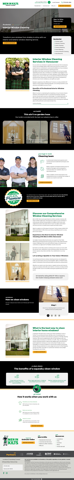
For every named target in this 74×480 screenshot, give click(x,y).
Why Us (41, 445)
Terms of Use (14, 461)
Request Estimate (64, 5)
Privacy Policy (6, 461)
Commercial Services (45, 441)
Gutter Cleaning (59, 45)
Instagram (7, 473)
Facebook (4, 473)
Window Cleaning (59, 43)
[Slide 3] (59, 315)
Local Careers (56, 2)
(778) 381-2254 (67, 2)
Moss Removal (59, 53)
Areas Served (61, 446)
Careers (59, 442)
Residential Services (45, 440)
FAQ (58, 440)
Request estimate (37, 425)
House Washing (59, 49)
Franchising (12, 459)
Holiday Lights (59, 41)
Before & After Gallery (45, 443)
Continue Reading (37, 103)
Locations (60, 439)
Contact (18, 459)
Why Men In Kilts (33, 200)
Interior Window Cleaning (62, 51)
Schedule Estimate (9, 43)
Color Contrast (42, 479)
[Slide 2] (55, 315)
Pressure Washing (60, 47)
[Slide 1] (51, 315)
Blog (58, 444)
